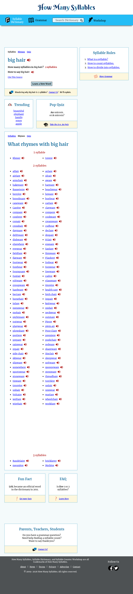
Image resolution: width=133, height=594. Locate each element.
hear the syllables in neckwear (58, 312)
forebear (17, 267)
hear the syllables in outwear (24, 321)
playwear (18, 326)
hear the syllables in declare (56, 230)
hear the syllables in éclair (54, 239)
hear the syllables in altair (54, 176)
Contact (76, 567)
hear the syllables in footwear (25, 262)
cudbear (49, 225)
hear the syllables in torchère (57, 381)
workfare (50, 403)
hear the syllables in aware (54, 180)
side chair (18, 353)
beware (49, 194)
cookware (50, 216)
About (23, 567)
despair (49, 235)
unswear (50, 390)
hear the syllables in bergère (24, 194)
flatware (17, 257)
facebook (110, 568)
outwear (17, 321)
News (32, 567)
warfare (49, 394)
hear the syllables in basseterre (27, 189)
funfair (17, 276)
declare (49, 230)
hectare (17, 294)
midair (49, 308)
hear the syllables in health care (60, 289)
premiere (50, 335)
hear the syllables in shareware (59, 349)
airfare (16, 175)
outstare (50, 317)
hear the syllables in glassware (59, 280)
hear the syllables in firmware (58, 253)
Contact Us (53, 92)
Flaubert (50, 257)
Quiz (29, 52)
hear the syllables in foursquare (27, 271)
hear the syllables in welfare (24, 399)
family (19, 117)
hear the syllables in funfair (23, 276)
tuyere (49, 158)
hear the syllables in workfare (58, 403)
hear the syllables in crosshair (25, 226)
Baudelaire (19, 460)
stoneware (18, 376)
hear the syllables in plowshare (27, 330)
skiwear (17, 358)
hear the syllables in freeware (58, 271)
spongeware (52, 367)
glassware (51, 280)
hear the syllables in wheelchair (60, 399)
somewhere (19, 367)
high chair (51, 294)
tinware (17, 380)
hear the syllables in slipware (25, 362)
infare (16, 303)
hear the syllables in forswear (58, 267)
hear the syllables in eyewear (24, 248)
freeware (50, 271)
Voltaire (17, 394)
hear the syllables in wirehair (25, 403)
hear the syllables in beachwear (60, 189)
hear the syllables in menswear (27, 308)
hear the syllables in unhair (22, 390)
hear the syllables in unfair (55, 385)
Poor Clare (51, 330)
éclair (48, 239)
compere (50, 212)
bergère (17, 194)
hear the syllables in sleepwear (59, 358)
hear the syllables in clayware (58, 207)
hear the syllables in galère (55, 276)
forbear (49, 262)
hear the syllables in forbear (56, 262)
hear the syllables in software (58, 362)
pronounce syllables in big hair (32, 72)
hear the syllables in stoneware (27, 376)
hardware (18, 289)
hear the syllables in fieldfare (25, 253)
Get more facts (25, 499)
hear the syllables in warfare (56, 394)
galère (48, 276)
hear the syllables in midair (55, 308)
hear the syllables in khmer (23, 158)
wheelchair (51, 399)
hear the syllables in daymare (25, 230)
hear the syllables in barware (57, 185)
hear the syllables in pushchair (59, 340)
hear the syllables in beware (56, 194)
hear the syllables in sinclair (56, 353)
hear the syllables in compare (25, 212)
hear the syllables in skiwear (24, 358)
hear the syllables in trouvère (25, 385)
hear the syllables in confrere (25, 217)
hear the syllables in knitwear (58, 303)
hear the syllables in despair (56, 235)
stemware (50, 371)
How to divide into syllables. (104, 67)
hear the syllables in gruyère (56, 285)
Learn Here (63, 499)
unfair (48, 385)
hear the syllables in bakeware (26, 185)
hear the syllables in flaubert (57, 258)
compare (18, 212)
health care (51, 289)
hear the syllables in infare (22, 303)
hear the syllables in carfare (55, 203)
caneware (18, 203)
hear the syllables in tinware (24, 381)
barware (49, 184)
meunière (18, 465)
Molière (49, 465)
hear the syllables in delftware (26, 235)
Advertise (64, 567)
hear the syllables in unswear (57, 390)
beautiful (18, 110)
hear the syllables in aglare (55, 171)
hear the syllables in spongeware (61, 367)
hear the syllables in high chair (59, 294)
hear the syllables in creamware (60, 221)
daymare (18, 230)
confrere (17, 216)
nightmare (19, 317)
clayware (50, 207)
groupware (19, 285)
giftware (17, 280)
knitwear (50, 303)
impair (49, 298)
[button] (81, 20)
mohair (17, 312)
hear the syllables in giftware (25, 280)
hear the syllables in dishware (25, 239)
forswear (50, 267)
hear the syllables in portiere (24, 335)
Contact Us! (43, 549)
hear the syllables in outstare (57, 317)
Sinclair (49, 353)
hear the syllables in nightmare (27, 317)
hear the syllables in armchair (25, 180)
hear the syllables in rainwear (25, 344)
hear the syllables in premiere (58, 335)
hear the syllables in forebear (25, 267)
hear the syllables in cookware (58, 217)
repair (16, 349)
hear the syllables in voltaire (24, 394)
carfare (49, 203)
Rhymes (21, 52)
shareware (51, 349)
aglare (48, 171)
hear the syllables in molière (56, 465)
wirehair (17, 403)
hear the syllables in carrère (23, 207)
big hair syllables (28, 60)
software (50, 362)
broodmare (19, 198)
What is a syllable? (97, 59)
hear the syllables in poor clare (59, 330)
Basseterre (19, 189)
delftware (18, 235)
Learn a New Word (41, 84)
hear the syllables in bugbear (57, 198)
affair (16, 171)
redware (49, 344)
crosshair (18, 225)
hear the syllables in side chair (26, 353)
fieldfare (17, 253)
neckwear (50, 312)
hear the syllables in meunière (26, 465)
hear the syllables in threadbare (60, 376)
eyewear (17, 248)
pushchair (50, 339)
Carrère (17, 207)
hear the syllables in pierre (54, 321)
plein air (50, 326)
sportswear (19, 371)
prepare (17, 339)
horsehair (18, 298)
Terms (42, 567)
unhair (16, 390)
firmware (50, 253)
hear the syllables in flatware (24, 258)
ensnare (49, 244)
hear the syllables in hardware (26, 289)
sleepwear (51, 358)
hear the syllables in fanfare (56, 248)
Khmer (16, 158)
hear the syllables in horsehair (26, 299)
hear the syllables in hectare (23, 294)
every (19, 120)
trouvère (17, 385)
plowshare (18, 330)
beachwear (51, 189)
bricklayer (51, 460)
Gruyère (49, 285)
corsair (16, 221)
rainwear (18, 344)
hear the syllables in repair (22, 349)
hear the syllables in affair (21, 171)
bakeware (18, 184)
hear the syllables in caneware (26, 203)
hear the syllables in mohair (23, 312)
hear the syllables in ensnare (56, 244)
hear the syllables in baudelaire (27, 461)
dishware (18, 239)
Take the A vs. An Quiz (59, 124)
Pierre (48, 321)
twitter (116, 568)
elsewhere (18, 244)
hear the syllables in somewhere (28, 367)
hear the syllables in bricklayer (59, 461)
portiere (17, 335)
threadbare (51, 376)
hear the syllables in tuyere (55, 158)
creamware (51, 221)
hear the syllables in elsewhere (26, 244)
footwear (18, 262)
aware (48, 180)
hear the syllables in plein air (57, 326)
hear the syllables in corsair (23, 221)
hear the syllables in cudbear (57, 226)
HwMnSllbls (66, 7)
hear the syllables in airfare (23, 176)
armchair (18, 180)
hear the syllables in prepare (24, 340)
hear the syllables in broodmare (28, 198)
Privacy (52, 567)
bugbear (50, 198)
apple (19, 123)
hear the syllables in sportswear (28, 372)
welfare (17, 399)
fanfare (49, 248)
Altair (48, 175)
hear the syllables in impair (55, 299)
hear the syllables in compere (57, 212)
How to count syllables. (101, 63)
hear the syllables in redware (57, 344)
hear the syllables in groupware (27, 285)
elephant (19, 114)
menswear (18, 308)
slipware (17, 362)
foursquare (19, 271)
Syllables (12, 136)
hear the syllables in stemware (59, 372)
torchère (50, 380)
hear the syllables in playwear (25, 326)
